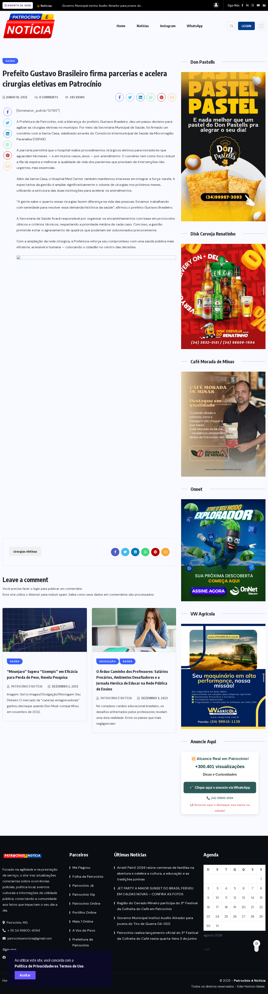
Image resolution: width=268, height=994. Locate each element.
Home (121, 26)
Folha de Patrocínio (87, 876)
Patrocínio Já (83, 885)
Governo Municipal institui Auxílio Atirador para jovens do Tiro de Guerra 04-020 (155, 921)
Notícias (143, 26)
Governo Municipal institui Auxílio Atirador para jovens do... (102, 6)
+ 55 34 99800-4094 (23, 930)
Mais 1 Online (82, 921)
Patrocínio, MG (17, 923)
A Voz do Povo (83, 930)
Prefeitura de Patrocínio (82, 942)
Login (246, 26)
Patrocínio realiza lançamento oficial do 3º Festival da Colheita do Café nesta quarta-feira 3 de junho (157, 936)
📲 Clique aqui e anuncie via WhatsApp (220, 787)
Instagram (167, 26)
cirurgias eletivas (25, 551)
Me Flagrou (81, 867)
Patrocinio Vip (83, 894)
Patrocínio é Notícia (27, 686)
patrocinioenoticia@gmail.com (30, 938)
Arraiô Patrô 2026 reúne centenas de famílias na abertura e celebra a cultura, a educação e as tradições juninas (155, 873)
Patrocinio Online (86, 903)
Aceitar (25, 975)
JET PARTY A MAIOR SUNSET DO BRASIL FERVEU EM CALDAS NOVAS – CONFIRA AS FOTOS (155, 891)
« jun (207, 949)
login (36, 589)
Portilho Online (84, 912)
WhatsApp (195, 26)
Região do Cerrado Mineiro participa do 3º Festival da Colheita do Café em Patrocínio (157, 906)
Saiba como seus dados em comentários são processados (111, 595)
